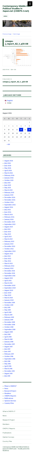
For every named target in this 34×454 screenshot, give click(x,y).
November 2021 (9, 273)
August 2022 (8, 254)
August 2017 (8, 346)
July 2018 (7, 334)
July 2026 (7, 163)
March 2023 (8, 239)
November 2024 (9, 200)
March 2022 (8, 263)
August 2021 (8, 278)
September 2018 (9, 329)
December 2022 (9, 246)
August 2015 (8, 373)
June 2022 (7, 258)
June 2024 (7, 212)
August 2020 (8, 290)
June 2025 (7, 185)
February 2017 (9, 354)
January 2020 (9, 300)
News (6, 388)
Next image (16, 34)
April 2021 (7, 280)
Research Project (10, 391)
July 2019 (7, 307)
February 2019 (9, 317)
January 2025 (8, 195)
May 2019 (7, 310)
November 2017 (9, 344)
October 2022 (9, 249)
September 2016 (9, 359)
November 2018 (9, 324)
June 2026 (7, 165)
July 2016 (7, 361)
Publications (8, 398)
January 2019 (8, 320)
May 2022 (7, 261)
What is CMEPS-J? (10, 386)
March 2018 (8, 339)
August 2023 (8, 227)
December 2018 (9, 322)
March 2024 (8, 214)
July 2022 (7, 256)
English (10, 100)
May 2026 (7, 168)
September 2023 (9, 224)
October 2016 (8, 356)
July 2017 (7, 349)
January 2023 (8, 244)
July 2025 (7, 183)
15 (29, 129)
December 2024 (9, 197)
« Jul (8, 144)
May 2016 (7, 364)
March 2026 (8, 173)
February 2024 (9, 217)
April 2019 (7, 312)
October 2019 (8, 305)
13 (21, 129)
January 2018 (8, 342)
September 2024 (10, 205)
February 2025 (9, 192)
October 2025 (8, 180)
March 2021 (8, 283)
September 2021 (9, 276)
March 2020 (8, 298)
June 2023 (7, 232)
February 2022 (9, 266)
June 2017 (7, 351)
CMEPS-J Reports (10, 396)
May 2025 (7, 187)
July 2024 (7, 209)
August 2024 (8, 207)
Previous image (7, 34)
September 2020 (10, 288)
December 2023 (9, 222)
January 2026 (9, 178)
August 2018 (8, 332)
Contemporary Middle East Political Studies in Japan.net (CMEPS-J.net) (17, 8)
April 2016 (7, 366)
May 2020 (7, 295)
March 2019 (8, 315)
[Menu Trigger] (30, 3)
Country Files (9, 403)
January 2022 (8, 268)
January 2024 (9, 219)
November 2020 (9, 285)
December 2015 (9, 371)
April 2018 (8, 337)
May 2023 (7, 234)
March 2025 (8, 190)
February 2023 (9, 241)
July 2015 (7, 376)
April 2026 (8, 170)
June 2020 (7, 293)
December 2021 (9, 271)
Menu (5, 16)
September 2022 (10, 251)
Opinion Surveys (10, 401)
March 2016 (8, 368)
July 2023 (7, 229)
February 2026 (9, 175)
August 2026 (8, 161)
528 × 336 (13, 69)
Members (7, 393)
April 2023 (8, 236)
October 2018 (8, 327)
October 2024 (9, 202)
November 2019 (9, 302)
